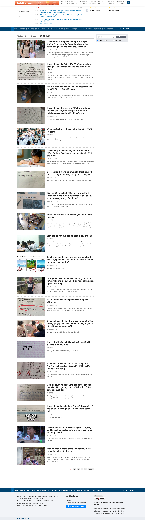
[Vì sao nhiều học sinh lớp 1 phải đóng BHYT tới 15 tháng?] (31, 136)
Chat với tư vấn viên (77, 506)
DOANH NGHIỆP (44, 29)
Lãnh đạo (118, 40)
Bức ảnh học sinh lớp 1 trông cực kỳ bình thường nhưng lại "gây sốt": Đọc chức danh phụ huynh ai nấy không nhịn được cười (70, 323)
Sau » (91, 469)
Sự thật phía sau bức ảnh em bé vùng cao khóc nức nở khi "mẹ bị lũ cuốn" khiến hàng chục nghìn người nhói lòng (70, 281)
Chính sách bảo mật (23, 518)
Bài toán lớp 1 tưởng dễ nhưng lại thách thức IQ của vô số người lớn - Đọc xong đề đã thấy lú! (69, 173)
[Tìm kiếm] (121, 37)
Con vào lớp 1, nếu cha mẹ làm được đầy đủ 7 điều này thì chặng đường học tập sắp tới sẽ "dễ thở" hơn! (69, 153)
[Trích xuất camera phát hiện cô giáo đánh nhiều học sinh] (31, 221)
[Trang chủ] (12, 29)
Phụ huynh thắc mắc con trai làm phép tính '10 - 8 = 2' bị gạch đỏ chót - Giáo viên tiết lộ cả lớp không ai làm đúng (69, 366)
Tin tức (109, 40)
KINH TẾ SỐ (89, 29)
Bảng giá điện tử (25, 11)
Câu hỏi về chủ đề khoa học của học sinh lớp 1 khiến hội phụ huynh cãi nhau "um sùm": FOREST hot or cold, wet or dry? (70, 259)
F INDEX (126, 29)
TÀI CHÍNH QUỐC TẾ (74, 29)
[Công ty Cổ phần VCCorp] (111, 497)
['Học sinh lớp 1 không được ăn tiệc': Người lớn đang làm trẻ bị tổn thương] (31, 456)
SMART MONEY (62, 29)
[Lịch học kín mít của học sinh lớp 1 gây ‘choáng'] (31, 243)
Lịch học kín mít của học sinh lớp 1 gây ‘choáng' (69, 236)
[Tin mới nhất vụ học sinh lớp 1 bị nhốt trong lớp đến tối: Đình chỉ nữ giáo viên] (31, 94)
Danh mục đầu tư (25, 16)
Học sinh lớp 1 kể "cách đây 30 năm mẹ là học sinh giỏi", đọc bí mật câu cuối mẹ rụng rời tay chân (69, 67)
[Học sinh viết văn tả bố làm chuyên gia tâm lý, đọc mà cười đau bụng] (31, 349)
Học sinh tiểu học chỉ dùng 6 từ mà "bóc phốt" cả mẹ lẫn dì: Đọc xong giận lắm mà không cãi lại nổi (70, 409)
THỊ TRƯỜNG (97, 29)
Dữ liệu (120, 29)
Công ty (101, 40)
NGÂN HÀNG (54, 29)
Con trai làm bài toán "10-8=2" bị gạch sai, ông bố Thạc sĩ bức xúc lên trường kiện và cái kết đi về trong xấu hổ (69, 430)
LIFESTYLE (110, 29)
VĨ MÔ (83, 29)
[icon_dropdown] (128, 2)
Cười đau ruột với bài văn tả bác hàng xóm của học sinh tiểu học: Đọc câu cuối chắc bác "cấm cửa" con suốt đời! (69, 387)
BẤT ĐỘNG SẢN (34, 29)
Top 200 (131, 490)
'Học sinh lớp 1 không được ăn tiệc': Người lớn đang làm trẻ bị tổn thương (69, 450)
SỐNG (103, 29)
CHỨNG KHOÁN (24, 29)
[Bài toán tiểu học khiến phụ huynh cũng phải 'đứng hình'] (31, 307)
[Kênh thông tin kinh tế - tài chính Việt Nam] (37, 3)
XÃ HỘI (16, 29)
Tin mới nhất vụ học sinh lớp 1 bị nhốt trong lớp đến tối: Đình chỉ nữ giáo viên (69, 87)
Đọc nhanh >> (81, 7)
